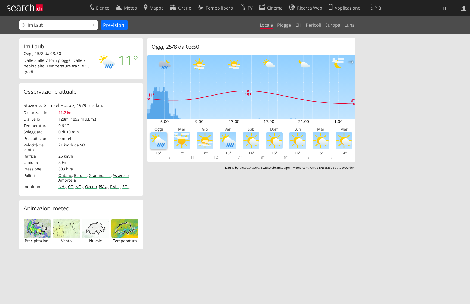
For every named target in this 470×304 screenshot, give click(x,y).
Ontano (65, 175)
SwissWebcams (271, 167)
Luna (350, 25)
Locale (266, 25)
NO (79, 186)
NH (62, 186)
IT (445, 8)
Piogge (284, 25)
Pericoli (313, 25)
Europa (332, 25)
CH (298, 25)
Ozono (91, 186)
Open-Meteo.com (296, 167)
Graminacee (100, 175)
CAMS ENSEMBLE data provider (332, 167)
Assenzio (121, 175)
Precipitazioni (37, 240)
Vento (66, 240)
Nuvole (95, 240)
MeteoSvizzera (249, 167)
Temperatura (125, 240)
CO (70, 186)
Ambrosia (67, 180)
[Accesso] (464, 8)
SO (125, 186)
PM (103, 186)
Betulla (80, 175)
